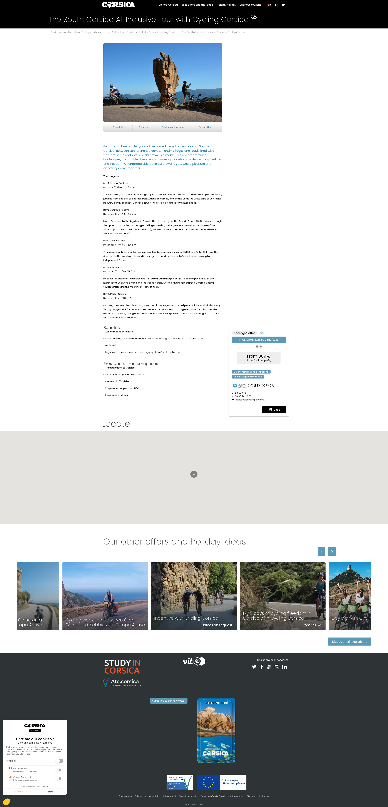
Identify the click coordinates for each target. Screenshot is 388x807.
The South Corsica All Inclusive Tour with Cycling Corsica (146, 32)
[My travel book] (283, 4)
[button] (276, 4)
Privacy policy (125, 796)
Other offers (205, 127)
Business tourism (250, 5)
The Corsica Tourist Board (213, 796)
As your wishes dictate (97, 32)
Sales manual (169, 796)
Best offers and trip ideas (197, 5)
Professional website (188, 796)
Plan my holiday (226, 5)
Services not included (173, 127)
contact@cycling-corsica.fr (251, 399)
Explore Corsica (168, 5)
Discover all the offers (349, 641)
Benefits (143, 127)
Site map (251, 796)
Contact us (263, 796)
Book (276, 410)
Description (119, 127)
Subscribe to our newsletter (169, 700)
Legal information (236, 796)
